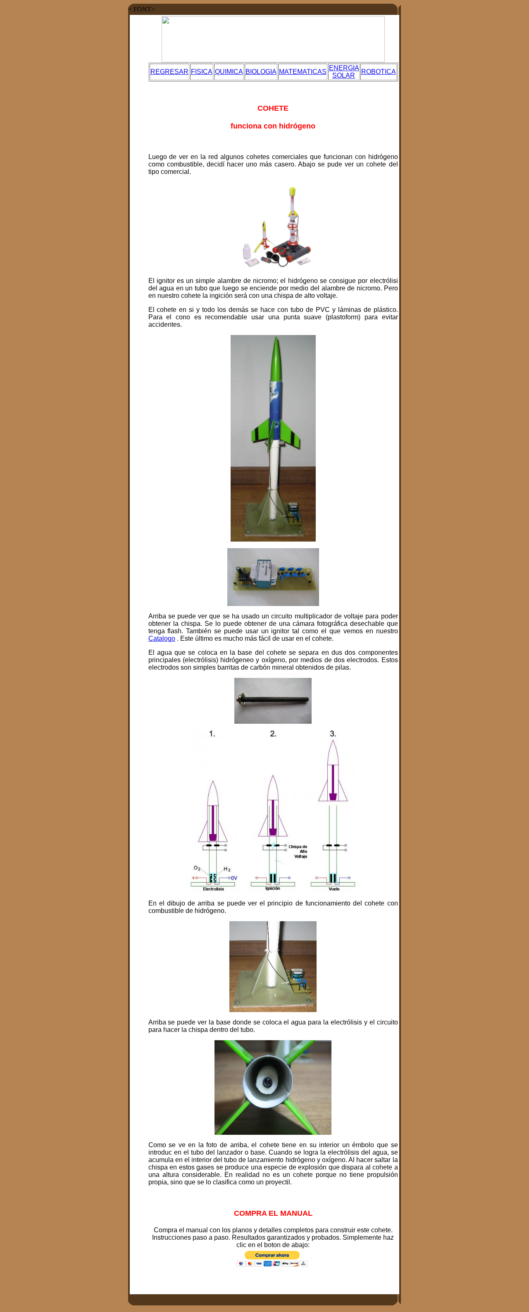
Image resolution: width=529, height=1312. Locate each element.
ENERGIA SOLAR (344, 71)
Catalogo (161, 638)
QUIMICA (229, 71)
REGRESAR (169, 71)
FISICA (201, 71)
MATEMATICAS (302, 71)
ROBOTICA (378, 71)
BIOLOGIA (260, 71)
